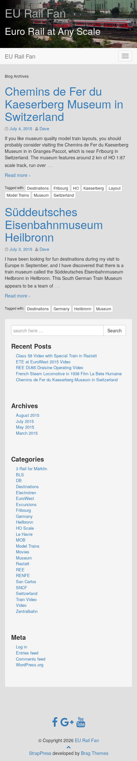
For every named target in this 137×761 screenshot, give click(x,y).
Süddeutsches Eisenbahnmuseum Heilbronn (54, 224)
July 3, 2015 (21, 249)
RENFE (23, 575)
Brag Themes (94, 753)
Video (21, 605)
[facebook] (56, 721)
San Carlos (26, 581)
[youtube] (80, 721)
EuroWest (25, 498)
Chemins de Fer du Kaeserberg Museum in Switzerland (64, 103)
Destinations (38, 188)
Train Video (26, 599)
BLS (20, 475)
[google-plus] (68, 721)
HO (76, 188)
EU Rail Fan (35, 12)
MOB (20, 540)
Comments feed (30, 659)
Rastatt (22, 563)
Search (114, 330)
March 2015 (27, 433)
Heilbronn (82, 308)
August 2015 (27, 415)
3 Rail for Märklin (31, 468)
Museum (41, 195)
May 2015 (25, 427)
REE (20, 570)
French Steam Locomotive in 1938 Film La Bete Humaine (69, 373)
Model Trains (18, 195)
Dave (44, 128)
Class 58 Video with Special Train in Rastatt (56, 356)
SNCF (21, 587)
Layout (114, 188)
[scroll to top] (68, 746)
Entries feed (27, 653)
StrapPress (40, 753)
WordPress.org (29, 665)
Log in (21, 647)
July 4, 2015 (21, 128)
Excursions (26, 504)
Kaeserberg (93, 188)
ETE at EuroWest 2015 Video (43, 362)
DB (19, 480)
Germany (61, 308)
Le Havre (24, 534)
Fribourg (61, 188)
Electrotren (26, 492)
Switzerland (64, 195)
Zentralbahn (27, 611)
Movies (22, 552)
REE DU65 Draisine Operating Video (49, 367)
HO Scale (25, 528)
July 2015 (25, 421)
